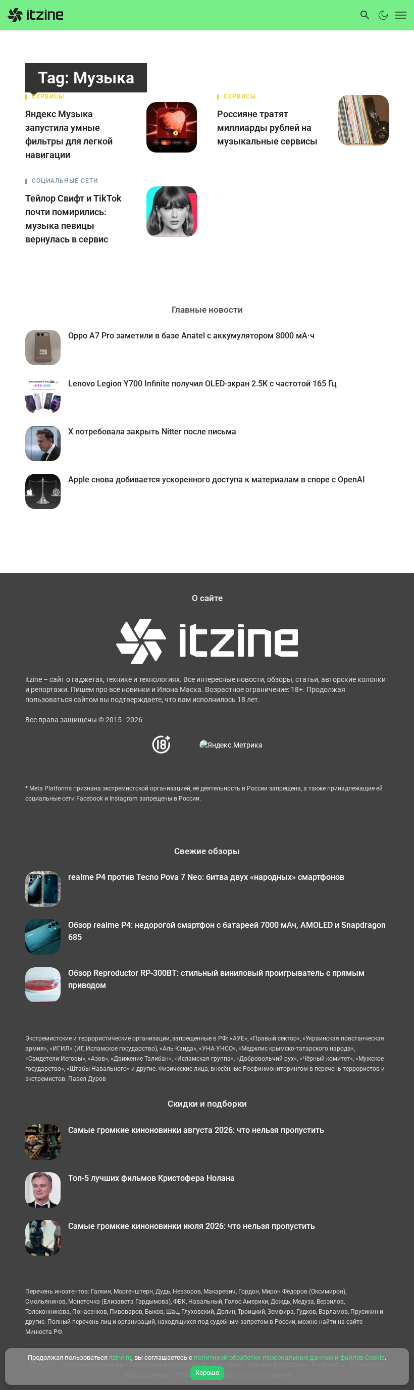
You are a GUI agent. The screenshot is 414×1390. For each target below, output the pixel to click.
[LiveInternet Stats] (185, 745)
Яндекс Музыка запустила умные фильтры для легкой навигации (69, 134)
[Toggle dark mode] (383, 15)
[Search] (365, 15)
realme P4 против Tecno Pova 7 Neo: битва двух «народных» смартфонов (206, 877)
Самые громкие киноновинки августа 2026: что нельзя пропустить (196, 1130)
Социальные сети (65, 180)
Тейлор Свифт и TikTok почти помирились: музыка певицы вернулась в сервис (73, 218)
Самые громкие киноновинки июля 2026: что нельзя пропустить (191, 1226)
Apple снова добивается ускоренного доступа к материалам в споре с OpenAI (216, 479)
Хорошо (207, 1372)
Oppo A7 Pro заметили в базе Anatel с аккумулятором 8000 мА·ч (191, 335)
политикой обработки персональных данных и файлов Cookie (289, 1357)
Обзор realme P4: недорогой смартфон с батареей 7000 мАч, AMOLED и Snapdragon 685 (227, 931)
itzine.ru (120, 1357)
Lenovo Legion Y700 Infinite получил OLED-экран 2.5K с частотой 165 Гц (202, 383)
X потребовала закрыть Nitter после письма (152, 431)
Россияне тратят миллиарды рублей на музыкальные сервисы (267, 127)
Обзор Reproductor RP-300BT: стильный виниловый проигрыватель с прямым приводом (216, 979)
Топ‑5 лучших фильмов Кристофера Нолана (151, 1178)
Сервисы (48, 96)
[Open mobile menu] (398, 15)
